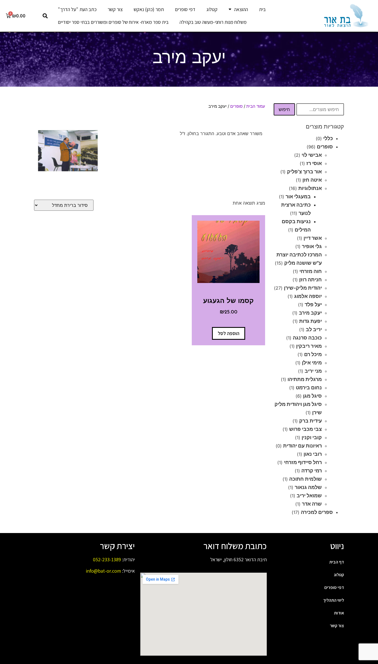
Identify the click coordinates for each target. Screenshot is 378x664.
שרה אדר (312, 504)
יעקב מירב (310, 313)
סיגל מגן (312, 396)
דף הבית (336, 562)
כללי (328, 138)
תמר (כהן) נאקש (149, 9)
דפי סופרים (185, 9)
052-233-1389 (107, 559)
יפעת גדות (310, 321)
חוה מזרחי (310, 271)
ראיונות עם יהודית (302, 446)
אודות (339, 613)
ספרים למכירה (317, 512)
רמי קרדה (311, 470)
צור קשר (115, 9)
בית (262, 9)
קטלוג (212, 9)
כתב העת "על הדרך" (77, 9)
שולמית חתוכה (305, 479)
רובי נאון (313, 454)
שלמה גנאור (308, 487)
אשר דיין (313, 238)
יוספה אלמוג (308, 296)
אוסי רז (314, 163)
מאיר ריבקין (309, 346)
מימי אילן (312, 363)
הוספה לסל (228, 333)
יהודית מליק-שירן (303, 288)
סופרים (325, 147)
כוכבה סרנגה (307, 338)
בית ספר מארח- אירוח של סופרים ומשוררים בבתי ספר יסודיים (113, 22)
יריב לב (314, 329)
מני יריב (313, 371)
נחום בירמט (309, 387)
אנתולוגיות (310, 188)
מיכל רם (313, 354)
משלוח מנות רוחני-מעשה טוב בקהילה (213, 22)
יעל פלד (313, 304)
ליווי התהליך (333, 600)
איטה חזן (312, 180)
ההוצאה (241, 9)
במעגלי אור (298, 196)
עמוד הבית (255, 106)
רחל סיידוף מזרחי (303, 462)
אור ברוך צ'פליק (304, 171)
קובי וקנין (312, 437)
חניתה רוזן (310, 279)
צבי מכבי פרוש (305, 429)
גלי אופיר (312, 246)
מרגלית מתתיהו (305, 379)
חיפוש (284, 109)
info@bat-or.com (103, 571)
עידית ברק (310, 421)
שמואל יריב (309, 495)
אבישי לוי (312, 155)
